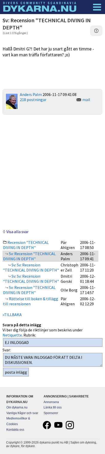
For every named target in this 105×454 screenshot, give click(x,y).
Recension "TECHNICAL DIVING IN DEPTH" (26, 245)
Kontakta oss (15, 429)
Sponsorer (51, 413)
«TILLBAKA (12, 314)
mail (86, 99)
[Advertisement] (52, 171)
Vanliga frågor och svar (22, 413)
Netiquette (12, 335)
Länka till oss (53, 407)
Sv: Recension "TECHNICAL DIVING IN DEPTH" (29, 256)
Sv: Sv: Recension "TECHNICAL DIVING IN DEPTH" (31, 267)
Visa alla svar (17, 231)
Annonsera (51, 402)
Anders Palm (31, 94)
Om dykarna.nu (17, 407)
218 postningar (33, 99)
